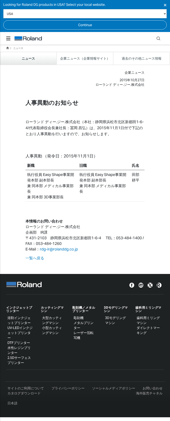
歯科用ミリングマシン (148, 309)
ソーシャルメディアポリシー (113, 388)
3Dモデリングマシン (116, 309)
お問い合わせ (153, 388)
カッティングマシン (52, 309)
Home (7, 48)
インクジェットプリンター (19, 309)
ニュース (18, 48)
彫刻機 (79, 318)
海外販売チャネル (149, 393)
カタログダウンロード (24, 393)
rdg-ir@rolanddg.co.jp (59, 249)
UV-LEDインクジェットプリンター (20, 333)
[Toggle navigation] (8, 38)
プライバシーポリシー (68, 388)
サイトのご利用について (25, 388)
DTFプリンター (18, 343)
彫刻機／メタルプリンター (83, 309)
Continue (85, 25)
